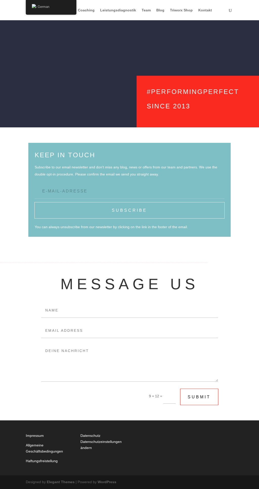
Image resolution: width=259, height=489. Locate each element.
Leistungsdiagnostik (118, 10)
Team (146, 10)
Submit (199, 397)
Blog (160, 10)
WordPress (107, 482)
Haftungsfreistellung (42, 461)
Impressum (35, 436)
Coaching (86, 10)
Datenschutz (90, 436)
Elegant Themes (61, 482)
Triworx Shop (181, 10)
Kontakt (205, 10)
